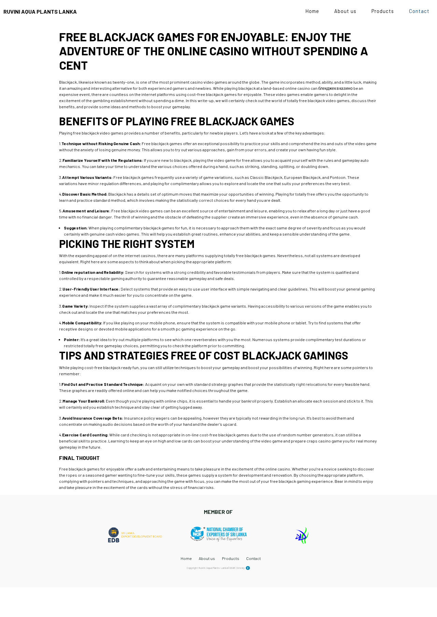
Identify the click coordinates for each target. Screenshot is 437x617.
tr (248, 568)
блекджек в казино (335, 88)
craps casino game (324, 440)
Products (382, 11)
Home (312, 11)
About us (345, 11)
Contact (419, 11)
